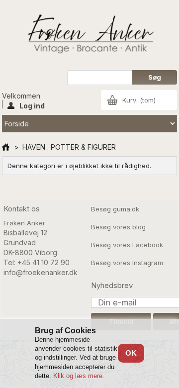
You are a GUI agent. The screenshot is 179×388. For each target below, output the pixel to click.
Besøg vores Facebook (127, 245)
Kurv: (139, 100)
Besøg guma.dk (115, 209)
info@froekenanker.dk (40, 272)
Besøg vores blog (118, 227)
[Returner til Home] (5, 147)
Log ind (32, 104)
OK (131, 353)
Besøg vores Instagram (127, 263)
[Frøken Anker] (89, 35)
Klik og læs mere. (78, 376)
